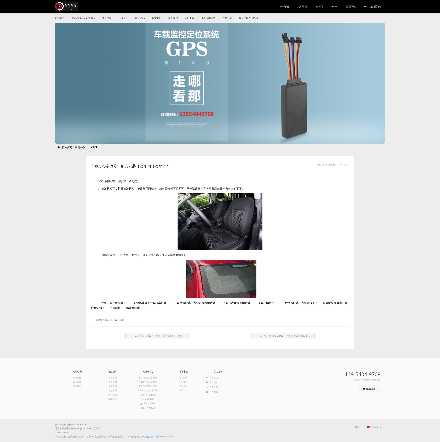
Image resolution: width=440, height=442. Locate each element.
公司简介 (77, 377)
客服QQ (213, 382)
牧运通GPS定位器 (248, 18)
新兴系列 (112, 394)
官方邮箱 (213, 392)
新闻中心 (156, 18)
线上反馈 (77, 381)
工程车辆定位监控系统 (148, 390)
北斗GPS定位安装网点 (83, 18)
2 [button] (222, 138)
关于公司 (107, 18)
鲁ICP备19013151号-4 (162, 436)
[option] (220, 83)
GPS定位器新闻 (372, 6)
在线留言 (370, 388)
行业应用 (123, 18)
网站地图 (145, 436)
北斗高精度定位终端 (148, 377)
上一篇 (160, 335)
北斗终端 (302, 6)
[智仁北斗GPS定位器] (66, 6)
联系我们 (173, 18)
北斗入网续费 (208, 18)
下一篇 (284, 335)
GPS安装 (108, 319)
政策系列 (112, 381)
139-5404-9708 (363, 374)
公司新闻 (183, 390)
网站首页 (60, 18)
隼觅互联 (227, 18)
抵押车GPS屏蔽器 (148, 394)
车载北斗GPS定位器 (148, 381)
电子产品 (140, 18)
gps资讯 (92, 147)
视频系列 (112, 390)
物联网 (319, 6)
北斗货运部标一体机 (148, 386)
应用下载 (351, 6)
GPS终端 (284, 6)
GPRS (334, 6)
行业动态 (183, 381)
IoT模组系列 (112, 399)
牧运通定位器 (148, 399)
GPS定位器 (60, 436)
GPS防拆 (119, 319)
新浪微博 (213, 387)
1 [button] (218, 138)
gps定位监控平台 (148, 403)
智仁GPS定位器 (148, 407)
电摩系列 (112, 386)
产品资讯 (183, 386)
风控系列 (112, 377)
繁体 (357, 427)
